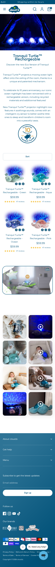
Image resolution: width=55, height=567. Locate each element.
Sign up (27, 493)
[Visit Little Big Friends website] (21, 528)
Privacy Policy (8, 552)
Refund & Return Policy (25, 552)
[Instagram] (9, 513)
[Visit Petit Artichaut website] (10, 528)
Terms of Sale (8, 555)
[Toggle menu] (4, 9)
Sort (27, 156)
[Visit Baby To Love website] (33, 528)
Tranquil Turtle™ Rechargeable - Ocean (14, 238)
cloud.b (20, 559)
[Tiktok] (19, 513)
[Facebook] (4, 513)
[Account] (42, 8)
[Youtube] (14, 513)
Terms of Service (22, 555)
